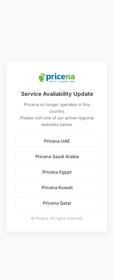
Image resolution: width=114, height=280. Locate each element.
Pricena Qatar (57, 203)
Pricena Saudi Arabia (57, 156)
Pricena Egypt (57, 172)
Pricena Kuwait (57, 187)
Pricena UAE (57, 141)
